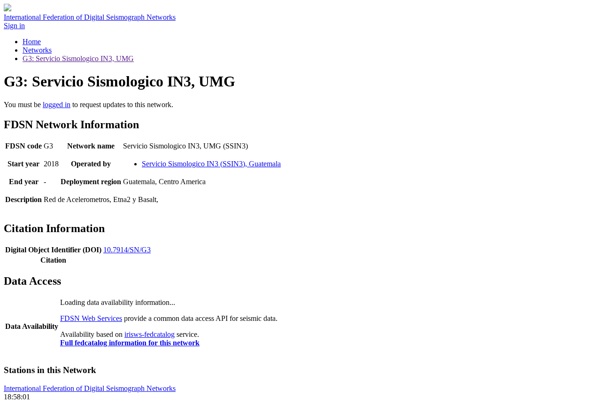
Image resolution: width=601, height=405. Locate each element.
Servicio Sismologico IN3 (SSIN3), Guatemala (211, 164)
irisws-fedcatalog (149, 334)
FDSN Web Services (91, 318)
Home (32, 42)
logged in (56, 105)
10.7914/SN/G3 (127, 250)
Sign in (14, 26)
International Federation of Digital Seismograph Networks (90, 388)
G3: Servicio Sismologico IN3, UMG (78, 58)
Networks (37, 50)
